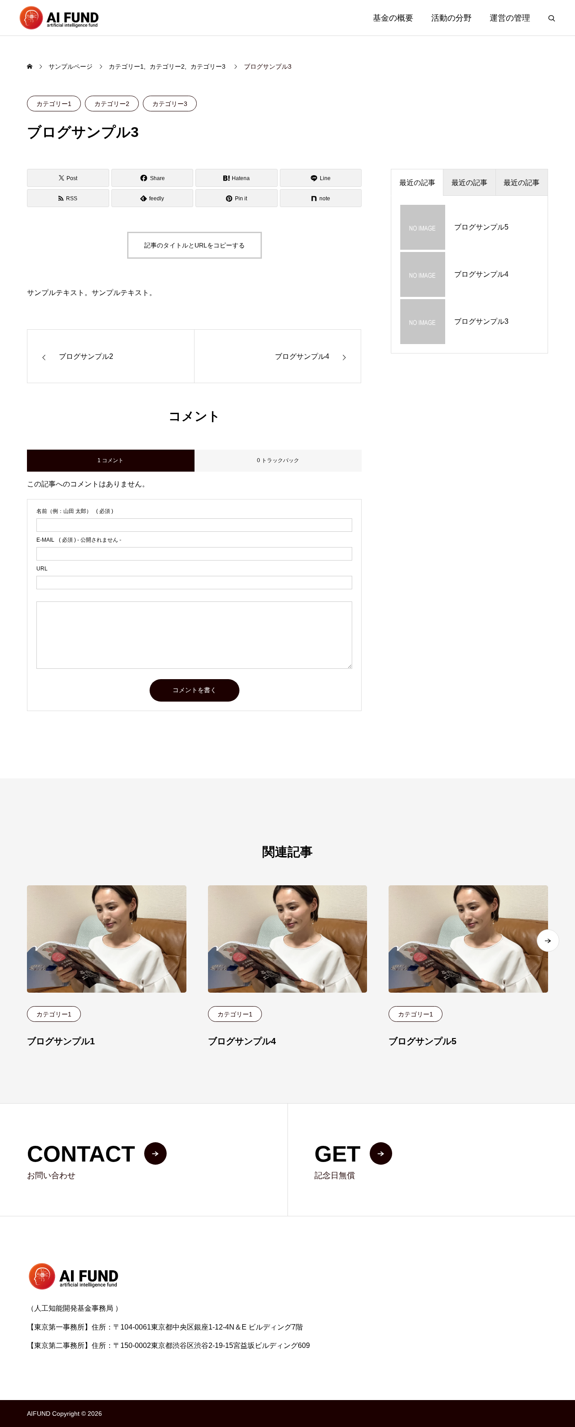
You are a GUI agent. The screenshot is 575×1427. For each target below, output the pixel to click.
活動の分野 (451, 17)
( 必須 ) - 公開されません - (78, 540)
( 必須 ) (74, 511)
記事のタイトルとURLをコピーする (194, 245)
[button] (548, 940)
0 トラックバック (278, 460)
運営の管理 (510, 17)
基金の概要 (393, 17)
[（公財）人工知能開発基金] (59, 17)
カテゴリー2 (111, 103)
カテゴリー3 (169, 103)
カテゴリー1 (53, 103)
